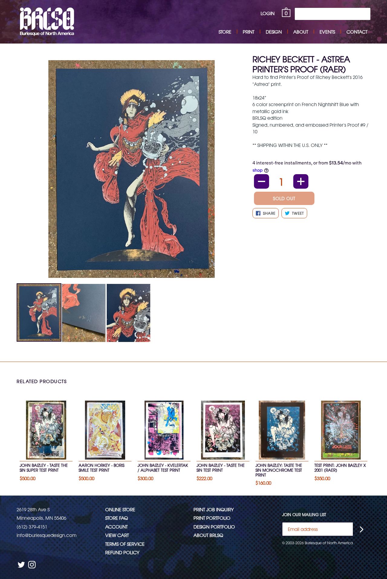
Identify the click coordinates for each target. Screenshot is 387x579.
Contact (356, 31)
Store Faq (116, 518)
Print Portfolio (212, 518)
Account (116, 526)
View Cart (117, 535)
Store (225, 31)
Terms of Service (125, 544)
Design (274, 31)
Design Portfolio (214, 526)
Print (248, 31)
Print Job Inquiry (214, 509)
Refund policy (122, 552)
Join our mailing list (304, 514)
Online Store (120, 509)
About (300, 31)
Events (327, 31)
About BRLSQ (208, 535)
